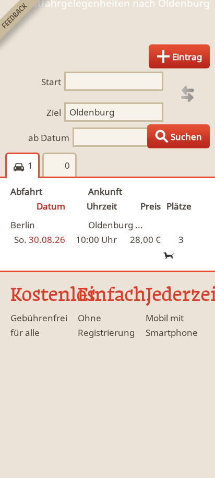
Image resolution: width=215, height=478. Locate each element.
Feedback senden (25, 25)
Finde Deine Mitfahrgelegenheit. (107, 28)
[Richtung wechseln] (187, 94)
